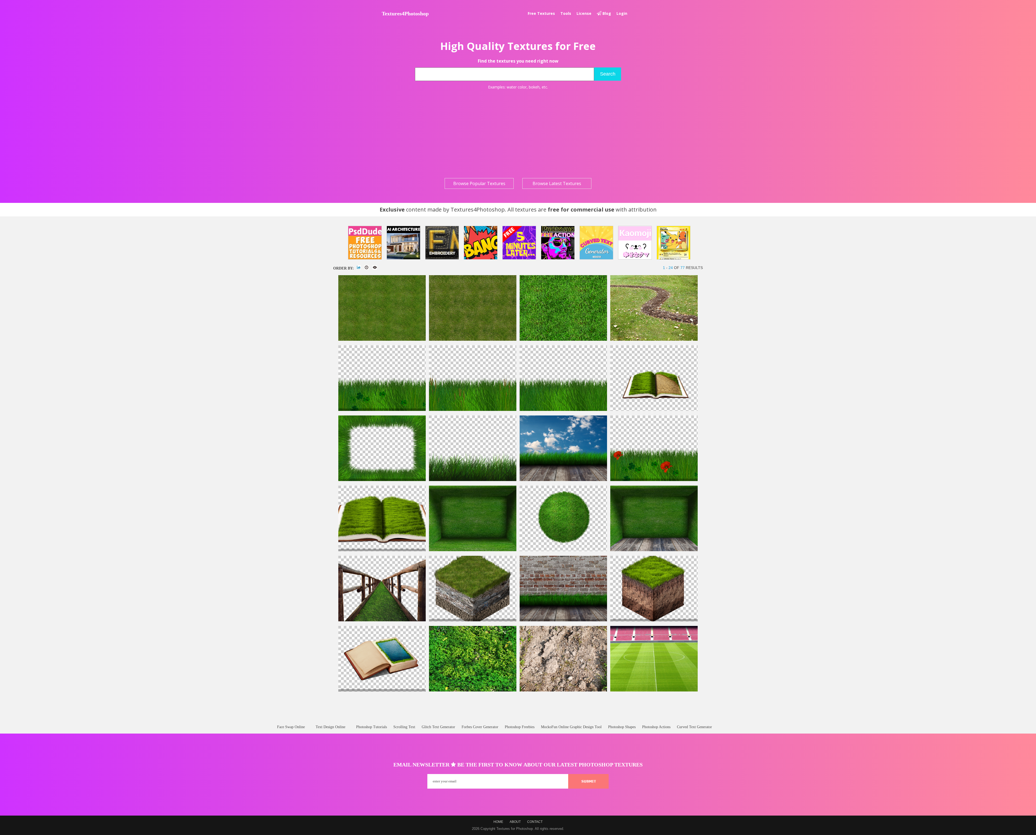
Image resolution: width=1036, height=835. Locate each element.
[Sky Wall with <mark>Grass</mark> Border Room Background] (563, 480)
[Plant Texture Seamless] (472, 690)
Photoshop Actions (656, 727)
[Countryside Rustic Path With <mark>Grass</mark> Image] (654, 340)
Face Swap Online (291, 727)
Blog (606, 13)
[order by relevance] (358, 267)
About (515, 822)
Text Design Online (330, 727)
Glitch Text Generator (438, 727)
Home (498, 822)
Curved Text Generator (694, 727)
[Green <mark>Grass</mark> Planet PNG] (563, 550)
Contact (535, 822)
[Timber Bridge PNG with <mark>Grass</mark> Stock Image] (382, 620)
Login (621, 13)
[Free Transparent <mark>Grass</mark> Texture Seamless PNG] (472, 480)
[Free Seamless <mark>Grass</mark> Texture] (382, 340)
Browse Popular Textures (479, 183)
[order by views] (375, 267)
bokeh (534, 87)
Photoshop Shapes (622, 727)
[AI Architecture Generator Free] (403, 243)
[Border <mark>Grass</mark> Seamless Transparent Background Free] (563, 410)
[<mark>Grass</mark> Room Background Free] (472, 550)
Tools (565, 13)
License (584, 13)
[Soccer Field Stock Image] (654, 690)
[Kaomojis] (635, 243)
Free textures (541, 13)
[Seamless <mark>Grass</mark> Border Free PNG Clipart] (472, 410)
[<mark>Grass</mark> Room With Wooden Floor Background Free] (654, 550)
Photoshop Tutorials (371, 727)
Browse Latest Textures (557, 183)
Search (607, 74)
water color (517, 87)
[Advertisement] (518, 134)
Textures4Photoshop (405, 13)
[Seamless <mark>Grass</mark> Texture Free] (563, 340)
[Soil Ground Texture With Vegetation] (563, 690)
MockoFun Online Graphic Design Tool (571, 727)
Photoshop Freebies (519, 727)
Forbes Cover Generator (480, 727)
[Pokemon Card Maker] (673, 243)
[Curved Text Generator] (596, 243)
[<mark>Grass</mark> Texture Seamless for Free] (472, 340)
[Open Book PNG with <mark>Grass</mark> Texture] (654, 410)
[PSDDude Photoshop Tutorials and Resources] (365, 243)
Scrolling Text (404, 727)
